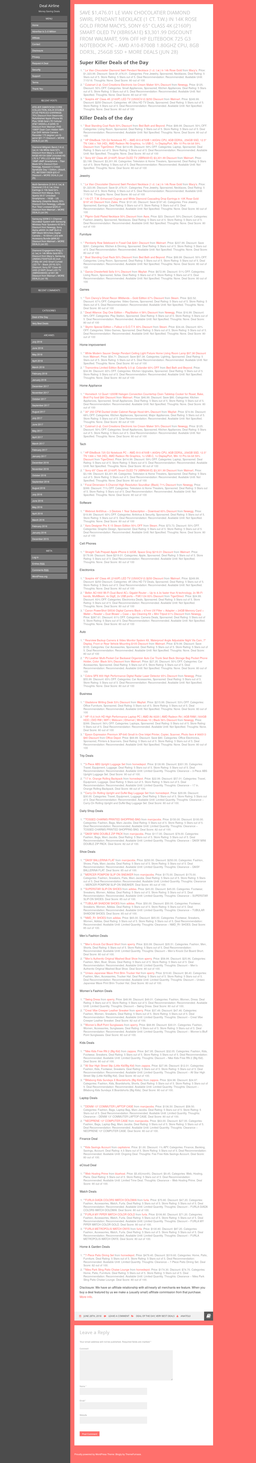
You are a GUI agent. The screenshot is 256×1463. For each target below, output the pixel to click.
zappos (131, 1051)
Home (35, 25)
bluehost (120, 1173)
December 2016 (40, 462)
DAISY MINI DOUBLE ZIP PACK (104, 834)
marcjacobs (154, 819)
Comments (40, 570)
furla (146, 1200)
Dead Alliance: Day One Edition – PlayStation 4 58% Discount (121, 312)
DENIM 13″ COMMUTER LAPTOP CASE (109, 1106)
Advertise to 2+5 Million (44, 31)
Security (36, 69)
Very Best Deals (40, 323)
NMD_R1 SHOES (95, 918)
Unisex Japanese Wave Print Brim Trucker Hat (112, 973)
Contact (36, 44)
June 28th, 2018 (92, 1316)
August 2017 (38, 411)
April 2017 (37, 437)
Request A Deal (40, 63)
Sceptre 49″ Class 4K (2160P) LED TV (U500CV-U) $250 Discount (124, 99)
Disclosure (37, 50)
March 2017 (38, 443)
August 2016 (38, 488)
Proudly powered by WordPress (90, 1454)
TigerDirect (107, 147)
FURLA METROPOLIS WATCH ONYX (107, 1229)
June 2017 (37, 424)
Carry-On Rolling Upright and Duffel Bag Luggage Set (117, 793)
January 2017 (39, 456)
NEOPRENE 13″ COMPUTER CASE (106, 1121)
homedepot (139, 764)
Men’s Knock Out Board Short (103, 944)
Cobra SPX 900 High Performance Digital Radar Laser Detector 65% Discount (131, 676)
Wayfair (142, 271)
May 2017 (37, 430)
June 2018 (37, 348)
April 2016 (37, 513)
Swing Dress (92, 999)
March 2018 (38, 367)
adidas (132, 889)
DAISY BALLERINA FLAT (100, 860)
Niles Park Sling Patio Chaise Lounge (107, 1269)
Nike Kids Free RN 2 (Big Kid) (102, 1051)
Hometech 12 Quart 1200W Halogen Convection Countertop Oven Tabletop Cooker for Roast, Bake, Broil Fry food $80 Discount (143, 395)
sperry (131, 944)
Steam (175, 298)
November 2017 (40, 392)
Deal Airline (49, 5)
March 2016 (38, 519)
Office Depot (113, 738)
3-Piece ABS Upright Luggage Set (105, 764)
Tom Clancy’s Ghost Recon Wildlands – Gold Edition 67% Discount (124, 298)
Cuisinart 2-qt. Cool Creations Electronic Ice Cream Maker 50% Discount (128, 84)
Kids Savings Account (98, 1147)
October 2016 (39, 475)
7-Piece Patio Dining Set (99, 1255)
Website (83, 1414)
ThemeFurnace (133, 1454)
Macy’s (193, 70)
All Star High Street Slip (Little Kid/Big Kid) (110, 1065)
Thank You (37, 88)
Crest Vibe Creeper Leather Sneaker (107, 1010)
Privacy (36, 56)
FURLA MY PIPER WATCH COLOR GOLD (110, 1214)
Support (36, 75)
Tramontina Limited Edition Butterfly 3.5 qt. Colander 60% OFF (122, 367)
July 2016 (37, 494)
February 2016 (39, 526)
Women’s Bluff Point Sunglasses (104, 1025)
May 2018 (37, 354)
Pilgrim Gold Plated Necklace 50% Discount (110, 216)
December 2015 (40, 538)
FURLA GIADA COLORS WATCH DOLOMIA (111, 1200)
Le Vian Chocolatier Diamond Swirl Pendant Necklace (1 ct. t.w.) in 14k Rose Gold (133, 70)
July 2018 (37, 341)
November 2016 (40, 468)
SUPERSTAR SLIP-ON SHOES (103, 889)
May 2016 (37, 507)
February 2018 (39, 373)
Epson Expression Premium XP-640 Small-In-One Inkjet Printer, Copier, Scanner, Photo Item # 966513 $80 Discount (144, 736)
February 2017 (39, 449)
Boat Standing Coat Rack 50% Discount (108, 125)
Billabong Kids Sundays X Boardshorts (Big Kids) (114, 1080)
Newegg (183, 84)
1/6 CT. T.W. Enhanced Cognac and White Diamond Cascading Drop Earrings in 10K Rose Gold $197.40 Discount (141, 200)
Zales (114, 202)
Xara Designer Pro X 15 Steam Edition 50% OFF (114, 525)
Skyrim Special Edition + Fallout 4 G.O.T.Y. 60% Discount (118, 327)
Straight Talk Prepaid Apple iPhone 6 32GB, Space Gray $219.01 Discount (129, 552)
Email (83, 1400)
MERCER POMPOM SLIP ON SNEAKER (109, 874)
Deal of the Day (40, 316)
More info (86, 1297)
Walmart (175, 99)
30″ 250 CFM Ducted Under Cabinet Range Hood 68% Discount (123, 412)
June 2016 (37, 500)
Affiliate (36, 37)
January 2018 (39, 379)
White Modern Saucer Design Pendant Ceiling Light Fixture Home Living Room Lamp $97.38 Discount (145, 353)
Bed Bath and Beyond (152, 125)
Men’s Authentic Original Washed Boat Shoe (111, 958)
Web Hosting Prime (96, 1173)
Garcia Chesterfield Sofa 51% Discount (108, 271)
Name (83, 1386)
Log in (35, 557)
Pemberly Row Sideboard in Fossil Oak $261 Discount (117, 243)
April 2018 (37, 360)
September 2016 (40, 481)
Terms (35, 82)
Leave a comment (119, 1316)
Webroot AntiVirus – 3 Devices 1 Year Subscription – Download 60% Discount (131, 511)
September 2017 (40, 405)
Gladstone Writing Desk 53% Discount (107, 702)
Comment (84, 1348)
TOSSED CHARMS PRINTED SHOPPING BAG (113, 819)
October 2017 (39, 398)
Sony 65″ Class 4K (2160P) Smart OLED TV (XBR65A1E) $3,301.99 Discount (131, 158)
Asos (146, 216)
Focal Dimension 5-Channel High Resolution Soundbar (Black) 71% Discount (130, 485)
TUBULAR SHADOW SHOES (102, 903)
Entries (38, 563)
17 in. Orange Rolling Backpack (104, 778)
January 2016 (39, 532)
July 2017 (37, 418)
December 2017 (40, 386)
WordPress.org (39, 576)
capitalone (124, 1147)
